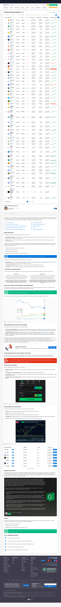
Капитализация (45, 17)
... (49, 14)
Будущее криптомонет (37, 225)
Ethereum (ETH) (6, 560)
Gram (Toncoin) (12, 151)
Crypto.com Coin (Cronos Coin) (12, 177)
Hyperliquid (12, 87)
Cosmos (11, 71)
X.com (53, 12)
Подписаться (50, 586)
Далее (33, 201)
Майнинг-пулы (38, 7)
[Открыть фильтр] (56, 15)
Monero (11, 129)
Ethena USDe (11, 155)
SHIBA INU (12, 45)
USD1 (11, 162)
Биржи (11, 7)
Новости (27, 7)
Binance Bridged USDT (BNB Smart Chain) (12, 116)
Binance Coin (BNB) (6, 564)
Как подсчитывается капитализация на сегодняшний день (16, 225)
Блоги (31, 566)
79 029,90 (25, 449)
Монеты (5, 557)
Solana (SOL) (5, 567)
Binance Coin (11, 32)
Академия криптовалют (34, 573)
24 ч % (27, 17)
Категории (7, 14)
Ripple (11, 28)
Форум (32, 570)
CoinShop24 (23, 567)
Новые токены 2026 (45, 14)
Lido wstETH (12, 97)
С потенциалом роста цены (20, 14)
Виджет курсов (33, 576)
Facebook (54, 12)
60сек (22, 563)
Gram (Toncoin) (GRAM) (7, 566)
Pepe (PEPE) (5, 570)
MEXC (8, 455)
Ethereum (12, 22)
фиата (28, 262)
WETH (11, 140)
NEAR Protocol (11, 197)
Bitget (8, 460)
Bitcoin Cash (12, 137)
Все (4, 14)
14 (13, 60)
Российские (27, 14)
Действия (17, 23)
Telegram (39, 5)
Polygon (11, 52)
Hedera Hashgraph (12, 166)
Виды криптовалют (9, 222)
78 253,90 (25, 452)
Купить (55, 449)
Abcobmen (23, 560)
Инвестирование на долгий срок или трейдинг (14, 227)
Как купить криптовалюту (37, 222)
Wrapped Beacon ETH (12, 106)
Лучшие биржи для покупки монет (39, 224)
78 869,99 (25, 460)
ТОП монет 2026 (12, 14)
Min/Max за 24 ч (39, 17)
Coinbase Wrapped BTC (11, 133)
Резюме (34, 227)
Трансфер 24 (24, 570)
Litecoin (11, 74)
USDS (11, 103)
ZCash (11, 90)
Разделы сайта (33, 557)
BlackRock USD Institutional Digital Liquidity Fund (12, 191)
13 (13, 37)
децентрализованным (14, 275)
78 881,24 (25, 457)
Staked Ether (12, 80)
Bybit (7, 452)
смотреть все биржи (30, 468)
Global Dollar (12, 172)
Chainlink (11, 121)
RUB (58, 20)
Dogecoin (12, 93)
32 (13, 20)
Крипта (23, 564)
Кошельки (22, 7)
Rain (11, 100)
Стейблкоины (32, 14)
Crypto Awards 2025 (53, 7)
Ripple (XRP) (5, 563)
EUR (58, 18)
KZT (58, 23)
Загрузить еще (7, 201)
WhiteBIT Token (11, 125)
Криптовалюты (6, 7)
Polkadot (11, 58)
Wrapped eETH (11, 146)
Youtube (37, 5)
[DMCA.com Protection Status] (30, 599)
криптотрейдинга (45, 333)
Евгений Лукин (10, 208)
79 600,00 (25, 455)
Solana (11, 39)
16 (13, 40)
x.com (42, 5)
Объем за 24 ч (32, 17)
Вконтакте (56, 12)
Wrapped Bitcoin (11, 111)
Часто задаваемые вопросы (38, 229)
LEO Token (12, 62)
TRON (11, 65)
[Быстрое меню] (48, 5)
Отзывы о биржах (33, 567)
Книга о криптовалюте (34, 574)
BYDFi (8, 457)
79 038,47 (25, 463)
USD (58, 17)
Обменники (16, 7)
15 (13, 69)
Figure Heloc (12, 83)
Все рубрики (44, 7)
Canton (11, 143)
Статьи (32, 7)
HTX (7, 463)
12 (13, 50)
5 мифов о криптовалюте (20, 346)
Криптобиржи (15, 557)
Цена (22, 17)
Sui (10, 169)
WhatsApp (50, 12)
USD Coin (12, 35)
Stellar (11, 77)
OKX (7, 449)
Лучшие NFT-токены (38, 14)
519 (32, 201)
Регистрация (26, 585)
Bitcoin (11, 19)
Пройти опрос (52, 347)
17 (13, 66)
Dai (10, 68)
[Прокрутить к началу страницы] (59, 601)
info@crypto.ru (55, 565)
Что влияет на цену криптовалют (12, 224)
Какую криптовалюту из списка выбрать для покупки (15, 229)
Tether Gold (12, 185)
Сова (22, 566)
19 (13, 24)
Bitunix (14, 563)
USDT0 (11, 159)
